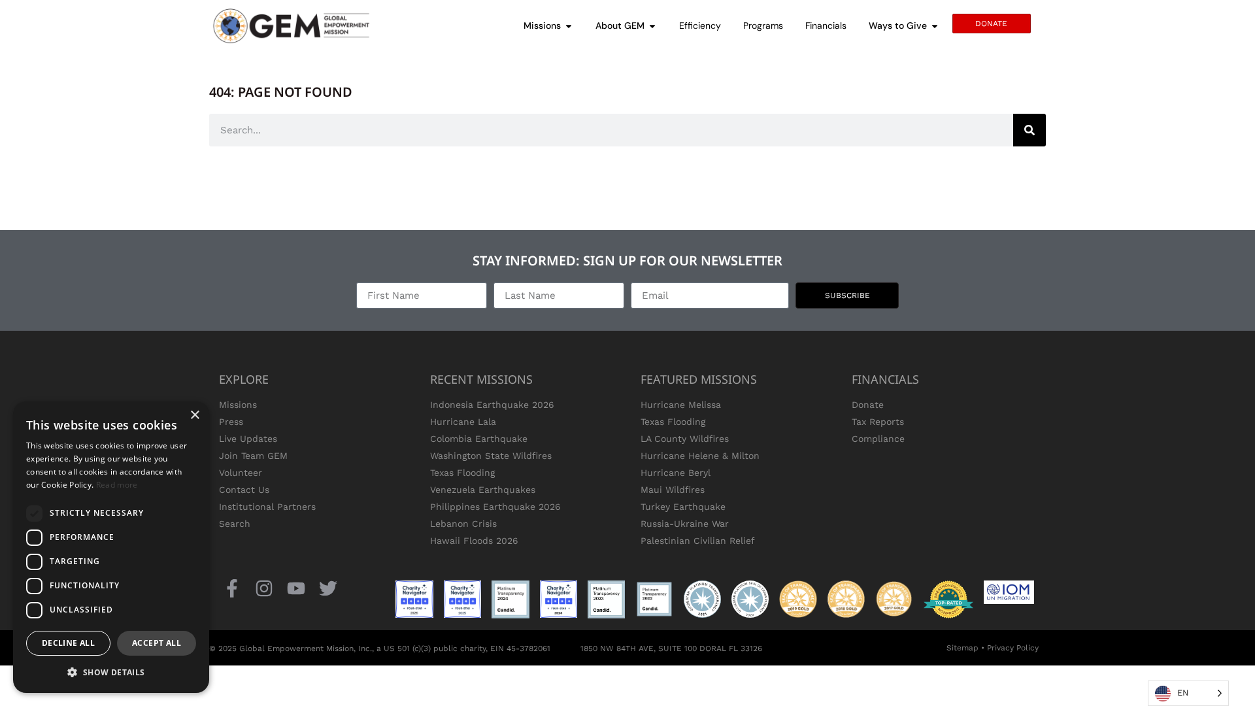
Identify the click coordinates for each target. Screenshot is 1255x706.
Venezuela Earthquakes (482, 489)
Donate (868, 404)
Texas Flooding (462, 472)
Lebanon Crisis (463, 523)
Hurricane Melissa (681, 404)
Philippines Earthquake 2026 (495, 506)
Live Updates (248, 438)
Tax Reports (878, 421)
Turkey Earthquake (683, 506)
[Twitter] (328, 588)
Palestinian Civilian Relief (698, 540)
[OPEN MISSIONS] (568, 26)
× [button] (194, 415)
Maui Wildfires (673, 489)
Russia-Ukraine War (685, 523)
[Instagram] (263, 588)
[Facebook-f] (231, 588)
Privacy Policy (1013, 647)
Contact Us (244, 489)
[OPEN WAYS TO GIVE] (934, 26)
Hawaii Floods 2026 (474, 540)
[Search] (1029, 130)
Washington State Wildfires (491, 455)
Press (231, 421)
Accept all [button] (156, 642)
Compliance (878, 438)
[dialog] (111, 547)
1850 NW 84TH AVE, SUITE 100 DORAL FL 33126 (671, 648)
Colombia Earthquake (478, 438)
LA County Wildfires (685, 438)
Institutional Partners (267, 506)
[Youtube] (296, 588)
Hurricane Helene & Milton (700, 455)
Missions (238, 404)
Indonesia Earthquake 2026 (492, 404)
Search (234, 523)
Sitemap (962, 647)
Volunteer (240, 472)
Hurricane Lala (463, 421)
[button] (111, 672)
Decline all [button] (68, 642)
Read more (117, 484)
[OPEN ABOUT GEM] (652, 26)
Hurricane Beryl (676, 472)
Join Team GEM (253, 455)
